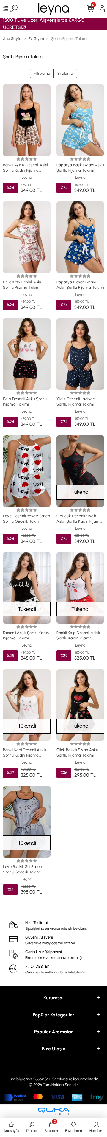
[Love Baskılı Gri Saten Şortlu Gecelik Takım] (27, 822)
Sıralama (65, 73)
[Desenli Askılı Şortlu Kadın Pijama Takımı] (27, 588)
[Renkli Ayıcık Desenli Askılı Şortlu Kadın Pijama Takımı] (27, 120)
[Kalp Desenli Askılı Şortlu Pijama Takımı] (27, 354)
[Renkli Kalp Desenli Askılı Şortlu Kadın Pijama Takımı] (80, 588)
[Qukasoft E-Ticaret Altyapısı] (53, 1111)
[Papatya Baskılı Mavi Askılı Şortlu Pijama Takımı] (80, 120)
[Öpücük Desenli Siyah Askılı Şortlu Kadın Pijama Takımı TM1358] (80, 471)
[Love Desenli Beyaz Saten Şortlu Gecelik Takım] (27, 471)
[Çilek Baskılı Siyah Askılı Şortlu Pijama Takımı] (80, 705)
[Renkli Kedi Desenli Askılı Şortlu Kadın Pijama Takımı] (27, 705)
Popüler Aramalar (53, 1032)
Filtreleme (42, 73)
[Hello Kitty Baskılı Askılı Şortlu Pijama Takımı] (27, 237)
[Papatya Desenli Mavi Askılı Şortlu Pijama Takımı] (80, 237)
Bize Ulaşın (53, 1048)
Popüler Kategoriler (53, 1015)
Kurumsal (53, 998)
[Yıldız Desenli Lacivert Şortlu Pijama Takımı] (80, 354)
